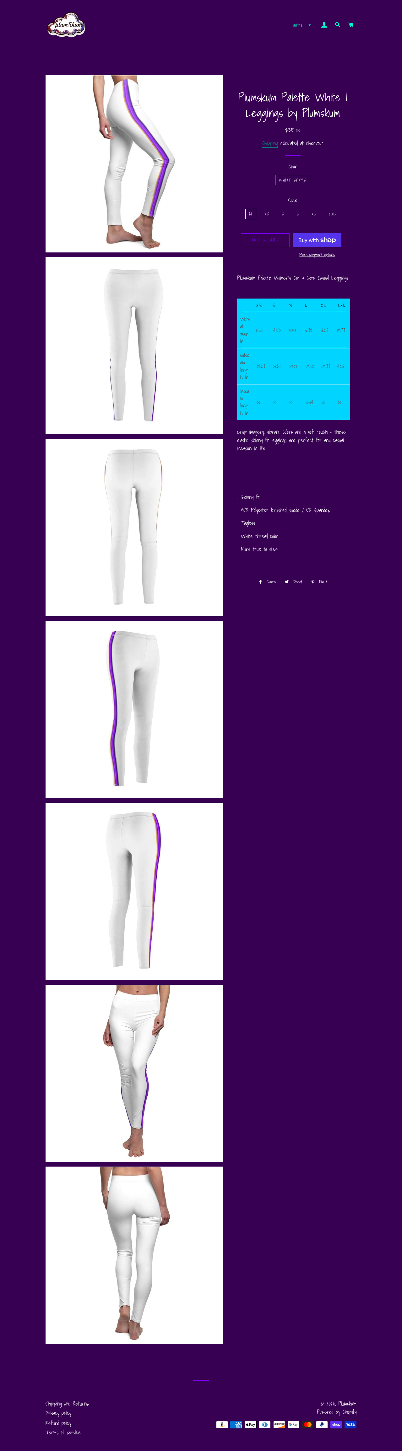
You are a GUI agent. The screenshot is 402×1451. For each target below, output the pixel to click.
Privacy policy (58, 1413)
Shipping (270, 143)
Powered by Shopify (336, 1411)
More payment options (317, 255)
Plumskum (347, 1403)
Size (292, 200)
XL (314, 214)
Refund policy (58, 1423)
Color (293, 166)
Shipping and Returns (67, 1403)
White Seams (292, 180)
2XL (332, 214)
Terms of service (63, 1432)
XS (267, 214)
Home (299, 25)
